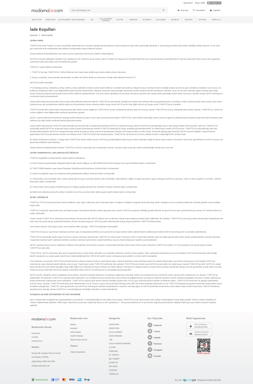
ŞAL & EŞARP (161, 20)
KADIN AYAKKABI (78, 20)
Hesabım (73, 328)
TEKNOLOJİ (216, 20)
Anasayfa (34, 35)
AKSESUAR (133, 20)
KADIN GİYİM (37, 20)
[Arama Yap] (163, 10)
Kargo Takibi (200, 3)
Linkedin (35, 337)
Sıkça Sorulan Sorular (78, 340)
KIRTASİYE (188, 20)
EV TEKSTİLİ (147, 20)
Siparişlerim (188, 3)
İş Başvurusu (37, 341)
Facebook (158, 325)
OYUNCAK (202, 20)
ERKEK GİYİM (50, 20)
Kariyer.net (36, 333)
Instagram (158, 350)
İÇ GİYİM (119, 20)
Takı (91, 20)
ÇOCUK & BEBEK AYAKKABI (106, 19)
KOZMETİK (175, 20)
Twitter (157, 332)
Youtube (157, 356)
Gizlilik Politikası (76, 336)
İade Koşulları (47, 35)
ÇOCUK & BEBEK (64, 20)
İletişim (73, 324)
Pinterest (158, 344)
